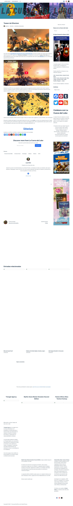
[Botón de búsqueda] (68, 31)
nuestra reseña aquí (28, 479)
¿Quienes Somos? (7, 1)
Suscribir (38, 145)
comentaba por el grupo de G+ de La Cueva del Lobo (21, 53)
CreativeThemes (24, 504)
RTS (39, 153)
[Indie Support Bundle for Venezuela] (59, 309)
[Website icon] (28, 173)
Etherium (42, 56)
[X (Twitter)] (68, 1)
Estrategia (17, 26)
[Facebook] (64, 1)
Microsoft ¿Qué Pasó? (8, 350)
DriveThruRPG (57, 131)
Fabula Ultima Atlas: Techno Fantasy (61, 459)
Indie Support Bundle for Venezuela (56, 350)
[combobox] (60, 31)
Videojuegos (21, 26)
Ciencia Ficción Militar (8, 153)
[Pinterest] (66, 1)
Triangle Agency (7, 427)
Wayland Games (63, 130)
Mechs (29, 153)
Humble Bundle (64, 131)
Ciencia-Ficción (17, 153)
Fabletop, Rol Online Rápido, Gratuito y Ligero (35, 350)
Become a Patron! (61, 24)
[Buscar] (20, 1)
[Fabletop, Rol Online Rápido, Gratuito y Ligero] (36, 309)
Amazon (57, 130)
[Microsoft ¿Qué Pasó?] (14, 309)
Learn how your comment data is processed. (42, 386)
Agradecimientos (15, 1)
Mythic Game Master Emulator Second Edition (31, 459)
